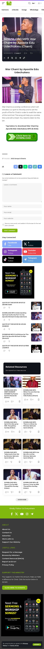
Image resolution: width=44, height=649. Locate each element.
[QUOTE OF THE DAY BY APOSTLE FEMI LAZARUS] (36, 349)
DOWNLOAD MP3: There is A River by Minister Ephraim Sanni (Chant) (30, 425)
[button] (37, 644)
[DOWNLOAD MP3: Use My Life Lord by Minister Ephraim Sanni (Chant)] (32, 444)
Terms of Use (14, 645)
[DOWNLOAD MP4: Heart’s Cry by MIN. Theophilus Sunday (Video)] (12, 474)
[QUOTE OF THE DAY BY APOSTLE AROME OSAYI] (36, 306)
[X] (32, 244)
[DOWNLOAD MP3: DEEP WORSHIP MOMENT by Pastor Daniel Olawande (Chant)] (12, 382)
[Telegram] (32, 259)
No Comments (8, 53)
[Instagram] (12, 251)
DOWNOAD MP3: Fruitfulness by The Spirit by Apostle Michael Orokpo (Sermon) (15, 336)
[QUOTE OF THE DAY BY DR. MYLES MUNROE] (36, 327)
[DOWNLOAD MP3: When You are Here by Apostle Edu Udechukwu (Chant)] (32, 382)
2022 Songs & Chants (18, 158)
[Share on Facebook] (8, 58)
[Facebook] (12, 244)
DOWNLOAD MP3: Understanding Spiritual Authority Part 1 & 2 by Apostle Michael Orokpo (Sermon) (14, 315)
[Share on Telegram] (20, 58)
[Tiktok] (12, 259)
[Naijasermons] (9, 3)
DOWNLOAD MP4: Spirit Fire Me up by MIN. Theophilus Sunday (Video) (11, 425)
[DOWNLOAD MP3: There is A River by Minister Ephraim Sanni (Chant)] (32, 414)
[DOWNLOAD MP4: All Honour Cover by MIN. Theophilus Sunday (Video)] (32, 474)
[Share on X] (12, 58)
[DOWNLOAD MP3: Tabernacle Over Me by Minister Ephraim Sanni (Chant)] (12, 444)
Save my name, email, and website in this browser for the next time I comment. (23, 224)
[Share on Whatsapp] (16, 58)
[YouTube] (22, 514)
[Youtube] (32, 251)
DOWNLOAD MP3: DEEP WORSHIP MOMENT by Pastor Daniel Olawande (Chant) (11, 393)
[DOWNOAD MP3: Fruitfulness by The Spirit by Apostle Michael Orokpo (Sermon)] (36, 337)
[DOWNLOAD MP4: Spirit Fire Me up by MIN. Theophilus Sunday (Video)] (12, 414)
